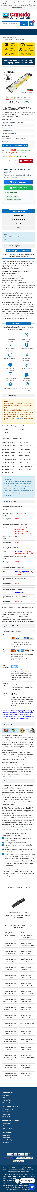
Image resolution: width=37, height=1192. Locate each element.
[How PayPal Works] (16, 1158)
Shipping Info (7, 1123)
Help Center (6, 1135)
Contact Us (6, 1137)
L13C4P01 (21, 429)
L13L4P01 (5, 433)
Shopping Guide (8, 1109)
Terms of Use (7, 1100)
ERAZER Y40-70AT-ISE (8, 463)
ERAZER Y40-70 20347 (25, 449)
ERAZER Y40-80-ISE (7, 469)
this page (30, 829)
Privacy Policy (7, 1102)
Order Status (7, 1112)
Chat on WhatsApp (20, 187)
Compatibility (18, 215)
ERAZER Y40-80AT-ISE (24, 445)
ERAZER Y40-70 (23, 442)
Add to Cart (27, 161)
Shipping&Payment (18, 219)
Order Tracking (7, 1140)
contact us (20, 419)
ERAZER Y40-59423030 (9, 459)
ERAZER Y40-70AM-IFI (24, 469)
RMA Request (7, 1116)
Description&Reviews (18, 211)
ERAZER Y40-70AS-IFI (8, 452)
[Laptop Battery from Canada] (16, 18)
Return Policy (7, 1114)
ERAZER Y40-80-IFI (7, 473)
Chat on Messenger (20, 182)
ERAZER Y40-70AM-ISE (25, 459)
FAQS (18, 227)
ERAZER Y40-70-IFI (23, 456)
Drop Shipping (7, 1128)
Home (4, 37)
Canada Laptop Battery (20, 1168)
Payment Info (7, 1126)
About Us (6, 1095)
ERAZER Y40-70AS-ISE (25, 463)
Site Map (6, 1142)
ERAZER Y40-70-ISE (24, 452)
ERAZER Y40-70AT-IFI (8, 449)
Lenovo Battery (11, 37)
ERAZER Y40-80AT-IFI (8, 466)
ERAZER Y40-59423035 (25, 466)
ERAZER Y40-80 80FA (8, 456)
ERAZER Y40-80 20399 (8, 445)
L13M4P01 (5, 429)
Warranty (18, 223)
